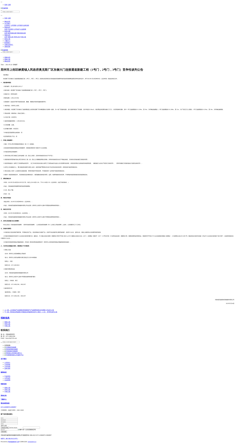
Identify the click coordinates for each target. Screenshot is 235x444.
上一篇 (29, 310)
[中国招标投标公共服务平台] (14, 355)
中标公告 (7, 326)
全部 (5, 29)
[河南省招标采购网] (11, 349)
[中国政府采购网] (10, 347)
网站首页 (7, 21)
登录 (5, 4)
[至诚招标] (117, 8)
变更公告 (7, 324)
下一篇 (30, 312)
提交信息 (3, 431)
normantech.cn (32, 441)
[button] (27, 430)
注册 (9, 4)
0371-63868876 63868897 (8, 407)
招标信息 (7, 57)
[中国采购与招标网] (11, 351)
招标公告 (7, 59)
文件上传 (4, 425)
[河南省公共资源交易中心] (13, 353)
